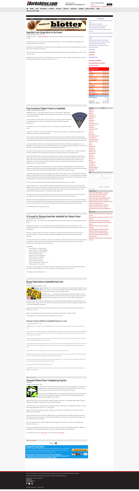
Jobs (98, 9)
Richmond (91, 88)
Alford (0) (91, 111)
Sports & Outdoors (65, 473)
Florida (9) (91, 122)
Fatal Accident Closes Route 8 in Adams (98, 194)
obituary (28, 369)
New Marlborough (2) (94, 139)
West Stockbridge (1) (93, 167)
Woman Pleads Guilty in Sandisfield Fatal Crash (100, 198)
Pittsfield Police (92, 52)
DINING (81, 9)
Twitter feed (61, 432)
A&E (37, 9)
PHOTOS (58, 9)
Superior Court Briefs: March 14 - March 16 (99, 192)
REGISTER (101, 2)
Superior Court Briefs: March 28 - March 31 (99, 199)
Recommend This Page (36, 475)
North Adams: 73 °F (71, 4)
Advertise (28, 475)
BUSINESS (43, 9)
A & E (31, 473)
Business (35, 473)
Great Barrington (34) (94, 123)
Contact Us (48, 475)
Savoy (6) (91, 155)
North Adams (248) (93, 141)
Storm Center (44, 432)
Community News (42, 473)
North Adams (92, 85)
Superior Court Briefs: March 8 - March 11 (98, 206)
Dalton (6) (91, 118)
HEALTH (66, 9)
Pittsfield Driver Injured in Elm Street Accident (99, 220)
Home (27, 473)
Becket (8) (91, 113)
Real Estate (53, 473)
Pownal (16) (91, 148)
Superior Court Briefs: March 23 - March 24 (99, 204)
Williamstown (92, 92)
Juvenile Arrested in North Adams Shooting (98, 232)
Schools (58, 473)
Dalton (90, 76)
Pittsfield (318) (92, 146)
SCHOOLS (74, 9)
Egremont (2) (92, 120)
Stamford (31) (92, 158)
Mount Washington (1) (94, 135)
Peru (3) (91, 144)
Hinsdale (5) (91, 127)
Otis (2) (90, 142)
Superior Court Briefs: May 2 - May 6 (97, 196)
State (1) (91, 160)
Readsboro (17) (92, 149)
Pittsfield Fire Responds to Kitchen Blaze (98, 231)
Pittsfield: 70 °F (80, 4)
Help (44, 475)
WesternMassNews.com (43, 36)
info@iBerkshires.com (95, 6)
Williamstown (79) (93, 169)
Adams (90, 71)
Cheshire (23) (92, 115)
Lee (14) (91, 130)
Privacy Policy (55, 475)
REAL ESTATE (90, 9)
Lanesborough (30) (93, 128)
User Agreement (62, 475)
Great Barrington (93, 78)
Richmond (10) (92, 151)
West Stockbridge (93, 94)
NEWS (32, 9)
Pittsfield (91, 87)
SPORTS (51, 9)
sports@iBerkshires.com (106, 6)
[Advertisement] (101, 262)
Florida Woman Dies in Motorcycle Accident (99, 229)
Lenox (90, 83)
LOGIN (96, 2)
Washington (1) (92, 165)
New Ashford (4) (92, 137)
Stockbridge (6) (92, 162)
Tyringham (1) (92, 163)
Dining (48, 473)
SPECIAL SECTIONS (33, 11)
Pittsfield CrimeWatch (93, 65)
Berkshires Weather (74, 473)
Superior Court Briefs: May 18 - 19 (96, 203)
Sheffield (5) (91, 156)
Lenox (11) (91, 132)
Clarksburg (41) (92, 116)
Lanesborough (92, 80)
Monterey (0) (92, 134)
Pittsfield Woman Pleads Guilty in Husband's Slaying (101, 201)
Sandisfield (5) (92, 153)
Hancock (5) (91, 125)
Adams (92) (91, 109)
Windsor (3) (91, 170)
